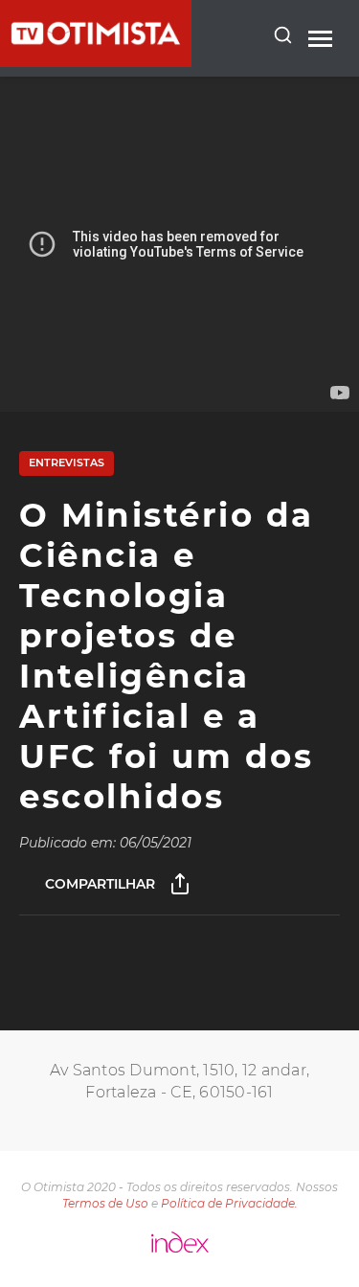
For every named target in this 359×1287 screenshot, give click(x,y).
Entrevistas (66, 462)
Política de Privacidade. (229, 1203)
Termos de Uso (105, 1203)
